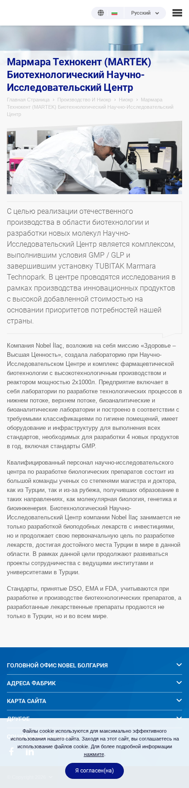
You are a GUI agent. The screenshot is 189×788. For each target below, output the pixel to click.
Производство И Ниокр (84, 99)
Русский (140, 13)
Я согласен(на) (94, 770)
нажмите (94, 754)
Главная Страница (28, 99)
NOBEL (13, 12)
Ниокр (126, 99)
